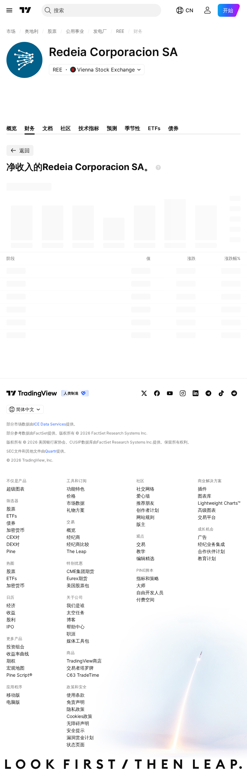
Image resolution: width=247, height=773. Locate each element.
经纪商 (73, 537)
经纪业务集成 (211, 544)
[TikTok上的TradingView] (221, 393)
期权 (10, 660)
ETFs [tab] (154, 128)
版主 (140, 524)
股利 (10, 619)
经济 (10, 605)
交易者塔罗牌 (80, 668)
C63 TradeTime (83, 675)
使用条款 (76, 695)
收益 (10, 612)
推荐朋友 (145, 503)
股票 (10, 508)
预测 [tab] (112, 128)
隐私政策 (76, 709)
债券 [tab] (173, 128)
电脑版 (13, 702)
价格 (71, 496)
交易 (140, 544)
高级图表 (207, 510)
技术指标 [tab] (88, 128)
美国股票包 (78, 585)
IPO (10, 626)
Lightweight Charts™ (219, 503)
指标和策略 (147, 578)
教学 (140, 551)
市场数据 (76, 503)
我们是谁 (76, 605)
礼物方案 (76, 510)
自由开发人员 (149, 592)
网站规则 (145, 517)
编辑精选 (145, 558)
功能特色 (76, 488)
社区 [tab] (65, 128)
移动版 (13, 695)
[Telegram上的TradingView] (208, 393)
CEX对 (13, 537)
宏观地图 (15, 668)
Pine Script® (19, 675)
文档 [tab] (47, 128)
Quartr (50, 451)
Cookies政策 (79, 716)
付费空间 (145, 599)
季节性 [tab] (132, 128)
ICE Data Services (49, 424)
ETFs (11, 516)
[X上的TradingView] (144, 393)
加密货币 (15, 530)
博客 (71, 619)
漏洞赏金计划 (80, 737)
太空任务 (76, 612)
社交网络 (145, 488)
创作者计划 (147, 510)
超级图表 (15, 488)
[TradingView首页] (25, 10)
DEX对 (13, 544)
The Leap (77, 551)
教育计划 (207, 558)
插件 (202, 488)
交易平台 (207, 517)
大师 (140, 585)
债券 (10, 523)
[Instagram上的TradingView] (182, 393)
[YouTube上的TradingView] (169, 393)
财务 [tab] (29, 128)
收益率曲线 (17, 653)
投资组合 (15, 646)
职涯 (71, 633)
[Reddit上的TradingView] (234, 393)
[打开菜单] (9, 10)
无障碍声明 (78, 723)
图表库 (204, 496)
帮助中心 (76, 626)
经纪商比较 (78, 544)
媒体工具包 (78, 641)
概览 (71, 530)
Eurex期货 (77, 578)
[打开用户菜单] (207, 10)
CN (189, 10)
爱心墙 (143, 496)
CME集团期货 (80, 571)
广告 (202, 537)
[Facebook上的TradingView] (156, 393)
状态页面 (76, 744)
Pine (10, 551)
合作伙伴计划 (211, 551)
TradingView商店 (84, 660)
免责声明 (76, 702)
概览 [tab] (11, 128)
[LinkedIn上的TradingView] (195, 393)
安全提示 (76, 730)
